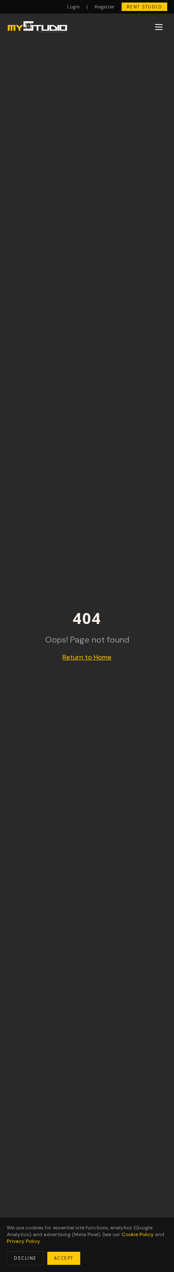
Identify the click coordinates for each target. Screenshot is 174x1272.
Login (73, 6)
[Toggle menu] (158, 27)
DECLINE (25, 1258)
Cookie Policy (138, 1234)
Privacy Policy (23, 1241)
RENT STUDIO (145, 7)
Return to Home (87, 657)
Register (105, 6)
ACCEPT (63, 1258)
